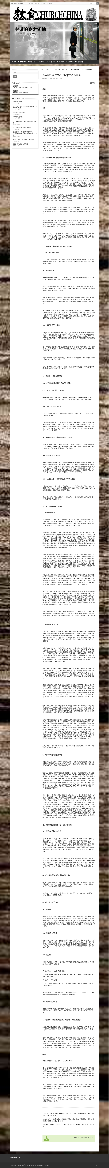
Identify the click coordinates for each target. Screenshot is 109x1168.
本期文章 (23, 62)
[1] (73, 314)
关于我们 (31, 3)
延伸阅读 (70, 62)
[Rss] (97, 1165)
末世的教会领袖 (17, 102)
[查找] (97, 3)
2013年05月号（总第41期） (59, 69)
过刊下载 (52, 62)
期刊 (47, 69)
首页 (26, 3)
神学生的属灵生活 (18, 117)
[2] (45, 635)
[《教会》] (54, 13)
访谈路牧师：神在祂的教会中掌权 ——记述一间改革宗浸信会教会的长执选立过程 (25, 133)
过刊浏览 (42, 62)
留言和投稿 (49, 3)
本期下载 (32, 62)
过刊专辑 (61, 62)
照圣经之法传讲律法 (19, 112)
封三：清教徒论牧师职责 (20, 144)
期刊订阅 (43, 3)
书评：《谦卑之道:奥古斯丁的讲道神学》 (25, 139)
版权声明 (37, 3)
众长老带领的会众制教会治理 (22, 127)
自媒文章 (80, 62)
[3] (56, 788)
